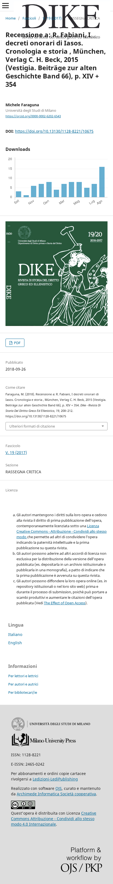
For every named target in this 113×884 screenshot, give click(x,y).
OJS (58, 788)
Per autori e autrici (23, 684)
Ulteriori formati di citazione (32, 426)
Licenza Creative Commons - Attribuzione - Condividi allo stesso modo (61, 531)
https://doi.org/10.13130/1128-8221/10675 (54, 131)
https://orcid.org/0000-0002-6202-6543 (33, 116)
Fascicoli (29, 18)
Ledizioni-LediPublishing (55, 779)
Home (10, 18)
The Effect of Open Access (64, 602)
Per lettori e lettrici (23, 675)
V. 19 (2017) (52, 18)
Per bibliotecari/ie (22, 692)
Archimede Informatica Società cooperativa (56, 793)
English (15, 642)
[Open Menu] (5, 5)
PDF (17, 342)
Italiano (15, 634)
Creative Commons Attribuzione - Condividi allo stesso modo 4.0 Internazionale (53, 818)
